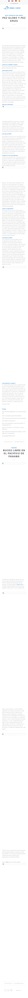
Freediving (14, 447)
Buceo (6, 15)
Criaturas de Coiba (13, 15)
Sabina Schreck (20, 441)
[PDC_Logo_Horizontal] (11, 8)
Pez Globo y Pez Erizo (14, 19)
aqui (7, 862)
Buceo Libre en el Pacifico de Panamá (14, 453)
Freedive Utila (19, 584)
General (21, 15)
